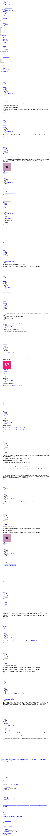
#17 (6, 638)
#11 (6, 423)
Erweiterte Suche (6, 49)
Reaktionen (5, 84)
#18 (6, 663)
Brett (16, 702)
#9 (5, 353)
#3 (5, 157)
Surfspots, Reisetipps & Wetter (11, 831)
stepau (6, 829)
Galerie (4, 45)
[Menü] (0, 20)
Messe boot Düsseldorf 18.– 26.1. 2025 (12, 816)
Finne (44, 702)
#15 (6, 555)
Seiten (4, 47)
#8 (5, 327)
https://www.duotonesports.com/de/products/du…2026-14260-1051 (16, 427)
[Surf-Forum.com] (12, 32)
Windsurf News (8, 811)
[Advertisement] (10, 233)
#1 (5, 94)
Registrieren (5, 24)
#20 (6, 726)
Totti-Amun (7, 787)
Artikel (4, 42)
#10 (6, 381)
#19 (6, 700)
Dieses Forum (5, 40)
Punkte (4, 87)
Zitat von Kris (8, 730)
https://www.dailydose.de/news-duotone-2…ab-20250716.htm (26, 640)
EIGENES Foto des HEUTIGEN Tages (12, 784)
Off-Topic (7, 789)
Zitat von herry (8, 218)
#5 (5, 214)
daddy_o (4, 68)
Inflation (5, 795)
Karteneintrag (5, 309)
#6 (5, 262)
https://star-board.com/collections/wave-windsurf (12, 385)
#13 (6, 499)
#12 (6, 452)
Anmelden (5, 23)
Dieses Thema (5, 39)
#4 (5, 184)
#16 (6, 602)
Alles (4, 37)
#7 (5, 288)
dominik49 (7, 808)
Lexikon (4, 46)
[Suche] (0, 34)
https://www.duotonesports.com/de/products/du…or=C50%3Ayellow (16, 429)
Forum (4, 43)
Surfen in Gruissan (7, 826)
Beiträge (4, 89)
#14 (6, 524)
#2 (5, 132)
